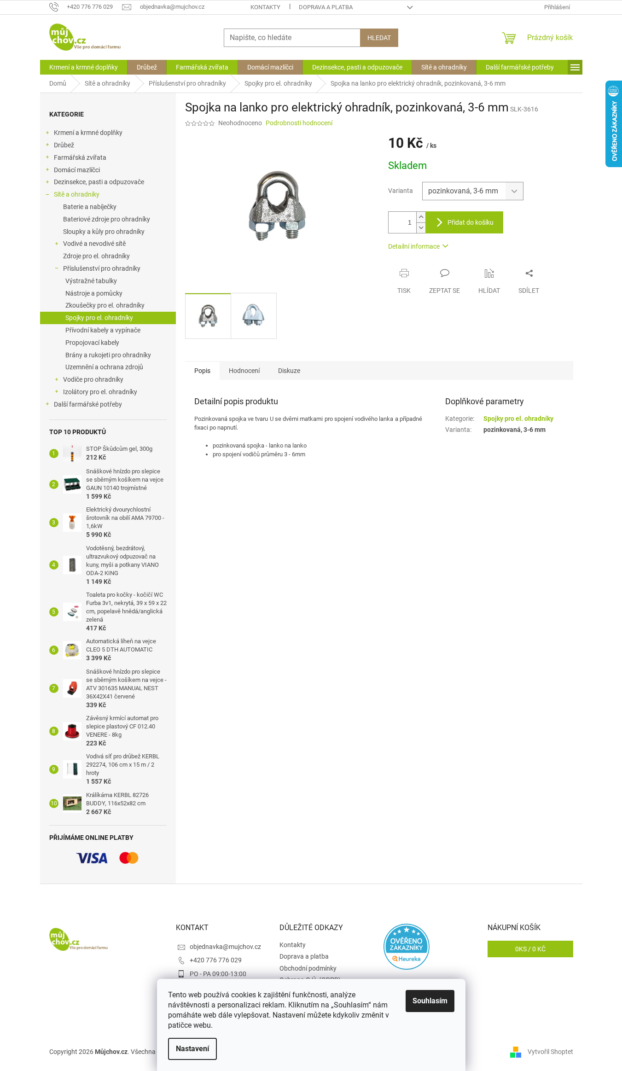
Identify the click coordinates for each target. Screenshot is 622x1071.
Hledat (379, 37)
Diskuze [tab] (289, 370)
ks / (530, 949)
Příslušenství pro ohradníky (101, 268)
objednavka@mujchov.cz (225, 946)
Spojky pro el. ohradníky (99, 317)
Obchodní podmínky (308, 968)
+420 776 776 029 (216, 960)
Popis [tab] (202, 370)
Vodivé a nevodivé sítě (94, 243)
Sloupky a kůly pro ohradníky (104, 231)
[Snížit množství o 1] (420, 227)
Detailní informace (414, 246)
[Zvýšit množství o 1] (420, 217)
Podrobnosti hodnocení (299, 123)
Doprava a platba (326, 7)
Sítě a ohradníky (76, 194)
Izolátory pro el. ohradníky (100, 392)
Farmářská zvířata (80, 157)
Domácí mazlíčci (77, 170)
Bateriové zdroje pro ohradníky (106, 219)
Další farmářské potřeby (88, 404)
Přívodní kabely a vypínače (102, 330)
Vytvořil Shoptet (550, 1051)
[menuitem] (83, 67)
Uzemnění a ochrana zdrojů (104, 367)
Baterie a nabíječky (89, 206)
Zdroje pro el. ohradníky (96, 256)
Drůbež (64, 145)
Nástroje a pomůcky (93, 293)
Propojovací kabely (92, 342)
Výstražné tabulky (91, 281)
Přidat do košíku (471, 222)
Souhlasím (430, 1000)
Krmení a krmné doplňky (88, 132)
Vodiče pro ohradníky (93, 379)
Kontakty (265, 7)
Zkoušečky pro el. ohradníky (105, 305)
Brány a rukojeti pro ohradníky (108, 355)
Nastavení (192, 1048)
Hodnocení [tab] (244, 370)
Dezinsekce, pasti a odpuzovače (99, 182)
